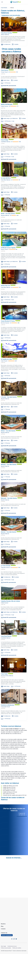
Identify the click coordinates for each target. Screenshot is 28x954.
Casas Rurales (4, 7)
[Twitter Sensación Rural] (16, 939)
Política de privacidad (6, 947)
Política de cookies (16, 947)
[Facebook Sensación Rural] (11, 939)
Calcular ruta (4, 932)
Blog (2, 926)
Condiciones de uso (12, 946)
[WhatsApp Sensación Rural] (14, 939)
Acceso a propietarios (7, 935)
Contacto (3, 928)
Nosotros (3, 923)
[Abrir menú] (2, 2)
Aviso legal (3, 946)
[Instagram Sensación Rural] (13, 939)
